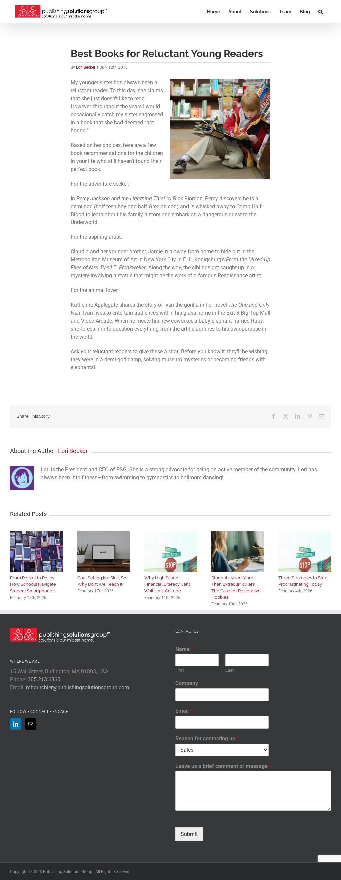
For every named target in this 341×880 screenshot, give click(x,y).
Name (184, 649)
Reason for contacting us (207, 738)
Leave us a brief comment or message (223, 766)
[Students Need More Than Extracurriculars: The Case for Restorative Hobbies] (237, 534)
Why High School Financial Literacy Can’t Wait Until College (167, 584)
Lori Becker (85, 67)
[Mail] (30, 724)
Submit (189, 834)
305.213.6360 (44, 679)
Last (229, 670)
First (179, 670)
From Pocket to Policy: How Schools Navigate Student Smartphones (33, 584)
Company (186, 683)
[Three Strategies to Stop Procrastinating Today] (304, 534)
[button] (320, 11)
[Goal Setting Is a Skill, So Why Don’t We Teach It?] (103, 534)
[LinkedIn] (15, 724)
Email (183, 711)
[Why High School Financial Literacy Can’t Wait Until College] (170, 534)
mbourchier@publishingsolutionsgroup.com (77, 687)
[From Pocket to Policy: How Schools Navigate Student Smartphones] (36, 534)
